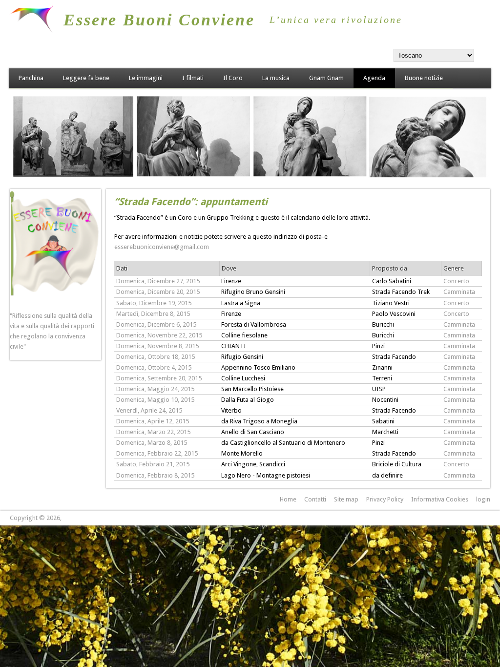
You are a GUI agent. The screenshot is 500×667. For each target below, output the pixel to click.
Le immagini (146, 78)
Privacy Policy (384, 499)
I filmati (193, 78)
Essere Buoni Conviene (159, 20)
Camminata (459, 291)
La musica (276, 78)
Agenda (374, 78)
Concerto (456, 281)
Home (288, 499)
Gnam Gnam (326, 78)
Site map (346, 499)
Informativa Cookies (439, 499)
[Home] (31, 30)
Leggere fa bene (86, 78)
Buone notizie (424, 78)
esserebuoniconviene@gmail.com (161, 246)
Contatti (315, 499)
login (483, 499)
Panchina (31, 78)
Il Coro (233, 78)
